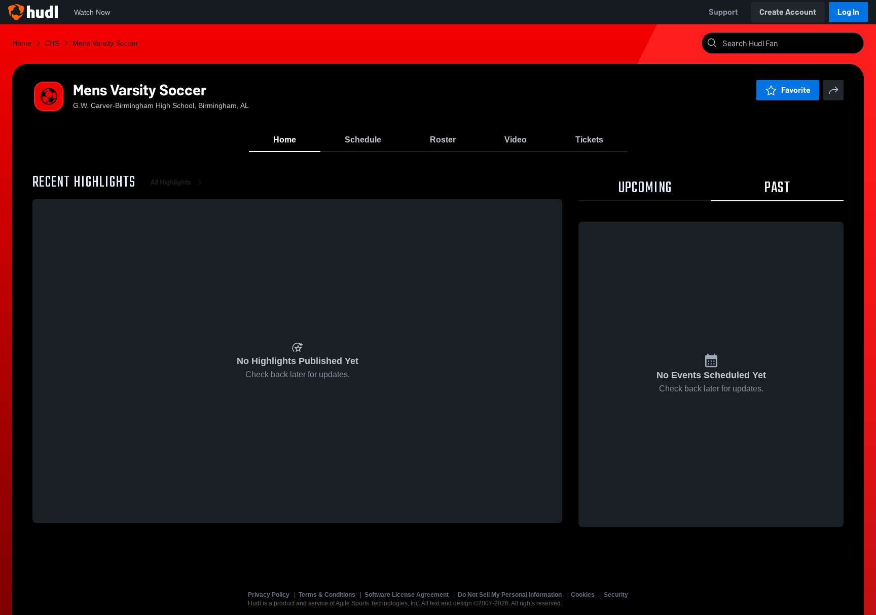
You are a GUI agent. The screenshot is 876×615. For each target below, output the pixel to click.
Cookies (583, 594)
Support (723, 12)
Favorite (796, 90)
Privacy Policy (268, 594)
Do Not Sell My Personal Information (510, 594)
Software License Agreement (406, 594)
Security (616, 594)
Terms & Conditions (327, 594)
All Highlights (171, 182)
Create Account (787, 12)
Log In (848, 12)
